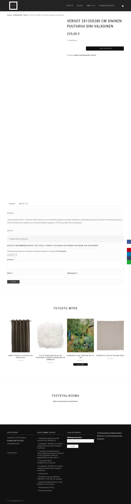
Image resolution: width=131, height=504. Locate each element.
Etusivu (9, 15)
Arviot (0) (23, 204)
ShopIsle (9, 500)
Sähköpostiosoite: (74, 437)
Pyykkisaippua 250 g (46, 487)
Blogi (80, 6)
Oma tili (91, 6)
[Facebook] (129, 242)
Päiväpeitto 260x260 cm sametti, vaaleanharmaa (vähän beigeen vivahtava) (50, 468)
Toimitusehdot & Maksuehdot (109, 433)
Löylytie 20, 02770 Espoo (16, 438)
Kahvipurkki (43, 473)
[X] (129, 246)
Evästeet (100, 439)
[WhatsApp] (129, 262)
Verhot (25, 15)
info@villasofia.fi (13, 443)
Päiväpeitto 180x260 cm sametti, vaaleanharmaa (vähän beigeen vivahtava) (50, 445)
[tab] (12, 204)
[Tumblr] (129, 258)
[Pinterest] (129, 250)
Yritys (69, 6)
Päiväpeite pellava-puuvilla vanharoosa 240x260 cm (48, 439)
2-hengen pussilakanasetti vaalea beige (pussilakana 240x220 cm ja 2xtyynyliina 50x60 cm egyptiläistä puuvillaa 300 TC (50, 454)
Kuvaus (12, 204)
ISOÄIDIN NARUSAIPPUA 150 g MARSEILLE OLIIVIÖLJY (49, 483)
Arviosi (10, 259)
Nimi (9, 273)
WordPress (21, 500)
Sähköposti (72, 273)
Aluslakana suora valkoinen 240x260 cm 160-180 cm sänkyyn (49, 478)
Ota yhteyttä (12, 453)
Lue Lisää (80, 364)
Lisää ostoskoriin (105, 48)
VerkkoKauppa (107, 6)
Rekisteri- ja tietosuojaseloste (109, 436)
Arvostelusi (61, 251)
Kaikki (76, 55)
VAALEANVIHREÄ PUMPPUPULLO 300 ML (46, 462)
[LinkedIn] (129, 254)
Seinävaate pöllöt (45, 490)
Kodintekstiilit (17, 15)
